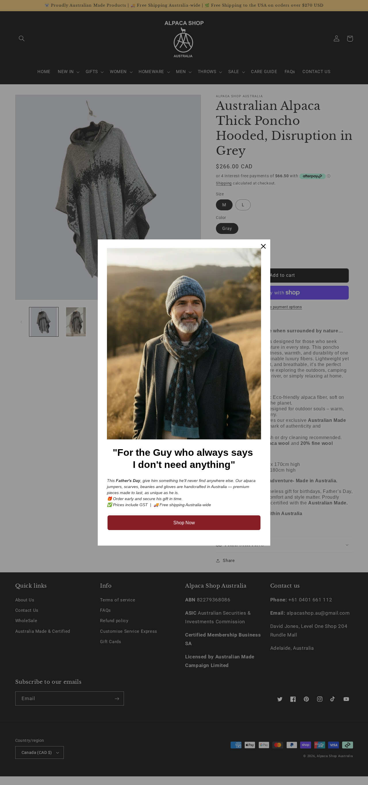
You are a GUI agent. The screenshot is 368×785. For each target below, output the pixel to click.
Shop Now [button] (184, 522)
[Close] (263, 246)
